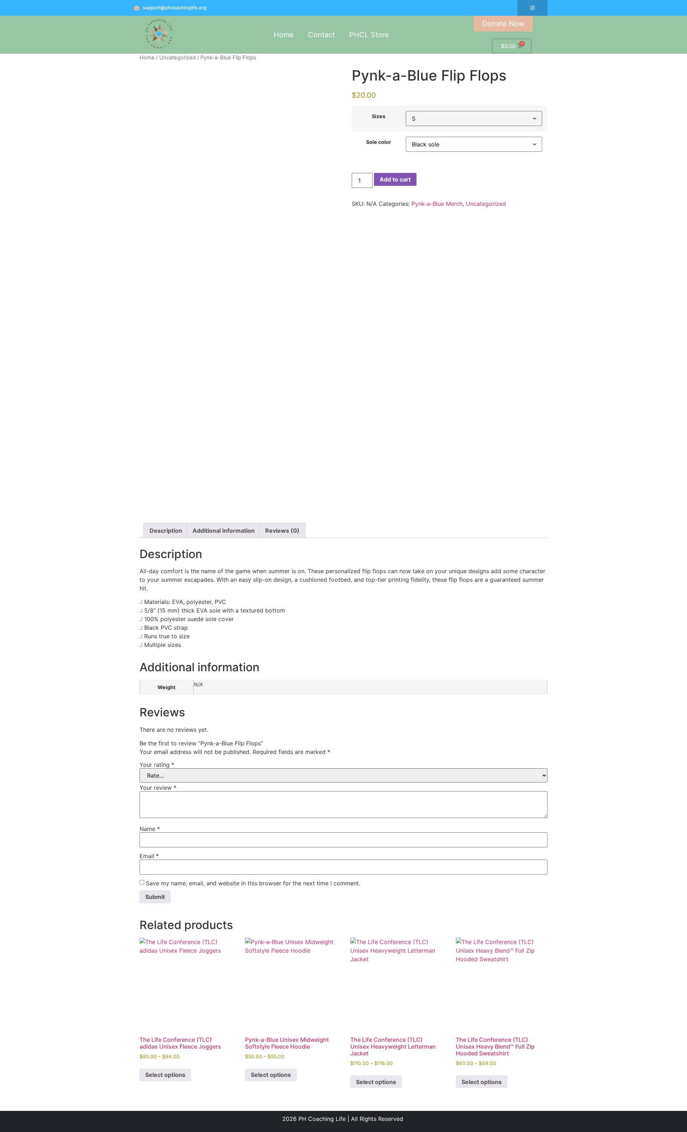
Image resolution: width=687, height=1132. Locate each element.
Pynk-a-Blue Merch (437, 203)
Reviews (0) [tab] (282, 530)
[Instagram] (532, 7)
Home (284, 34)
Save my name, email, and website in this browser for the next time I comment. (253, 883)
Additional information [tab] (224, 530)
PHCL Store (369, 34)
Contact (321, 34)
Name (150, 829)
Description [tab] (166, 530)
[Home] (159, 48)
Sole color (378, 142)
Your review (158, 787)
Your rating (157, 765)
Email (149, 856)
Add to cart (395, 179)
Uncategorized (177, 57)
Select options (165, 1074)
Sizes (378, 116)
